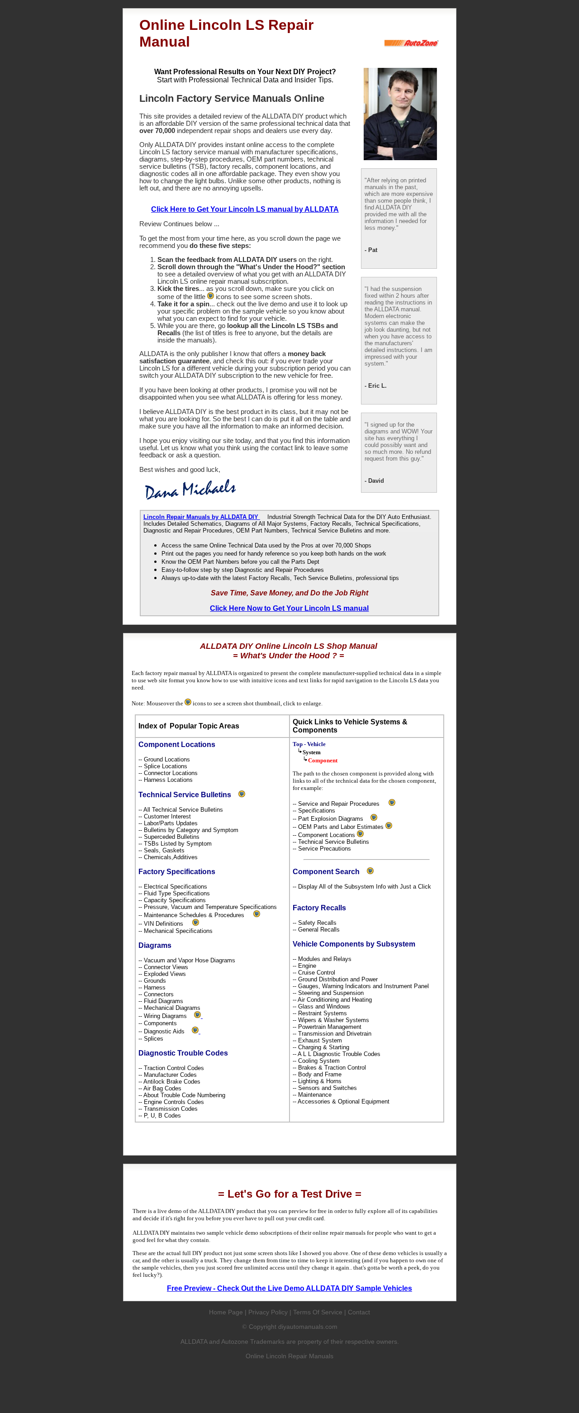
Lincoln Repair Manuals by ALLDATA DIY (201, 517)
